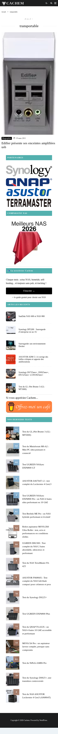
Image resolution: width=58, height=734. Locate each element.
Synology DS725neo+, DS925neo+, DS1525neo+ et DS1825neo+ (34, 373)
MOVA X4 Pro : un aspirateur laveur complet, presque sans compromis (36, 646)
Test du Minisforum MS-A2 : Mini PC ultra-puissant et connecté (35, 449)
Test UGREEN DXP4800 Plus (36, 614)
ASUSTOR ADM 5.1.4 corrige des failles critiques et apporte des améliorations (33, 359)
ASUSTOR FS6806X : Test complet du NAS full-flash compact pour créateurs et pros (36, 581)
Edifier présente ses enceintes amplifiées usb (28, 145)
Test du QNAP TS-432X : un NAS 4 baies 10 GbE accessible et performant (37, 630)
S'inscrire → (29, 291)
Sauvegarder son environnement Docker (32, 345)
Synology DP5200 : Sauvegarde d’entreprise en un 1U (32, 330)
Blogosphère (6, 138)
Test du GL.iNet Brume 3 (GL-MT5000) (32, 388)
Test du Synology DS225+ (34, 597)
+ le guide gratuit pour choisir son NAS (29, 297)
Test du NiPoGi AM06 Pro (34, 663)
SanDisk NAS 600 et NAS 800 (32, 316)
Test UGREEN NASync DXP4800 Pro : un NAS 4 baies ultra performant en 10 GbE (37, 499)
